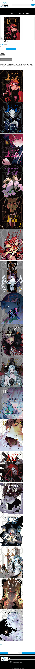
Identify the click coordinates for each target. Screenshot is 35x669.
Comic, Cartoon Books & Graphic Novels (12, 15)
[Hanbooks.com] (4, 4)
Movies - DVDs (29, 11)
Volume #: (2, 46)
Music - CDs (7, 13)
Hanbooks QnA (21, 13)
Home (1, 15)
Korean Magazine (23, 11)
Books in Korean (5, 15)
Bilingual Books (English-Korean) (8, 11)
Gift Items (11, 13)
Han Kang (16, 13)
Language (17, 11)
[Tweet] (1, 645)
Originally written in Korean (22, 15)
